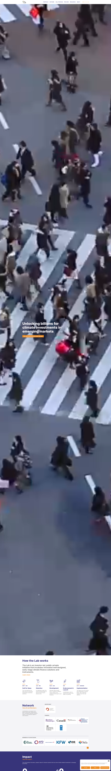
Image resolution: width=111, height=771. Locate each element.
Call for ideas (59, 2)
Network (52, 2)
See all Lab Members (29, 708)
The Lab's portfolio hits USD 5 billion (33, 336)
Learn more (26, 675)
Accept (85, 767)
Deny (95, 767)
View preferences (105, 767)
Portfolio (45, 2)
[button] (108, 761)
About (78, 2)
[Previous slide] (85, 748)
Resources (73, 2)
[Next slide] (88, 748)
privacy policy (95, 763)
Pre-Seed (66, 2)
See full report (27, 759)
